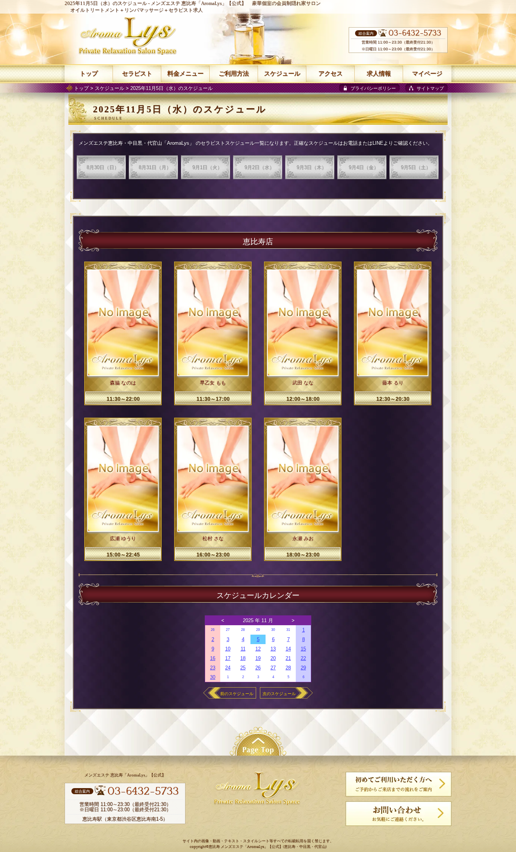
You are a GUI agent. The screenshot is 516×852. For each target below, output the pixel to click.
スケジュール (109, 88)
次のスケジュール (279, 693)
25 (243, 668)
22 (303, 658)
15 (303, 649)
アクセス (330, 73)
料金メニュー (185, 73)
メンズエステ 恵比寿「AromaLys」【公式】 (198, 3)
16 (212, 658)
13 (273, 649)
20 (273, 658)
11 (243, 649)
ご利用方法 (234, 73)
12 (258, 649)
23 (212, 668)
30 (273, 630)
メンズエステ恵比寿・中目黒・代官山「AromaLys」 (136, 143)
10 (227, 649)
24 (227, 668)
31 (288, 630)
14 (288, 649)
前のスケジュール (236, 693)
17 (227, 658)
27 (228, 630)
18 (243, 658)
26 (213, 630)
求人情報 (379, 73)
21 (288, 658)
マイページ (427, 73)
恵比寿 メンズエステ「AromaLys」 (238, 847)
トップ (81, 88)
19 (258, 658)
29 (258, 630)
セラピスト (137, 73)
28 (243, 630)
